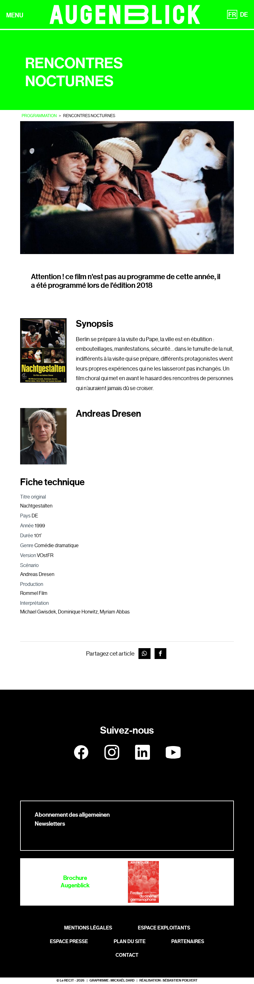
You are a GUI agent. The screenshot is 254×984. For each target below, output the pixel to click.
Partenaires (187, 941)
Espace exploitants (164, 928)
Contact (127, 955)
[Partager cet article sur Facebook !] (161, 653)
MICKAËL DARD (122, 980)
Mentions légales (88, 928)
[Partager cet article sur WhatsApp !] (144, 653)
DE (244, 14)
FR (232, 14)
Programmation (39, 115)
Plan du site (130, 941)
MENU (14, 15)
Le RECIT (67, 980)
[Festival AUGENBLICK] (125, 14)
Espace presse (69, 941)
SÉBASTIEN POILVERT (180, 980)
